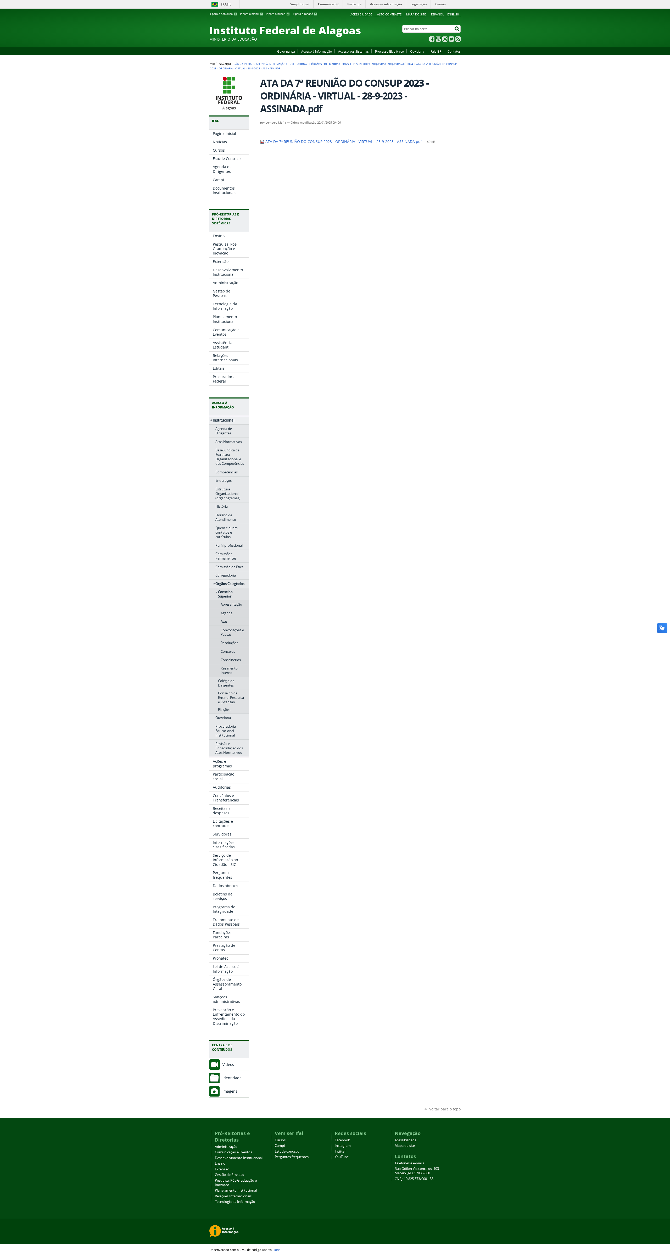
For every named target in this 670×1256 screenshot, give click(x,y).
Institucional (298, 64)
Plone (276, 1250)
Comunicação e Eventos (233, 1152)
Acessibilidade (361, 14)
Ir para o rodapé (304, 13)
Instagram (445, 39)
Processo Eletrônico (389, 51)
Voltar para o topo (445, 1108)
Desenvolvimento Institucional (239, 1158)
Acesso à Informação (316, 51)
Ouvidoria (417, 51)
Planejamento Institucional (236, 1190)
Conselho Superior (355, 64)
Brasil (225, 4)
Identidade (232, 1077)
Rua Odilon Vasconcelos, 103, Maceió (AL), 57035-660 (417, 1170)
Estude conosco (287, 1151)
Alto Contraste (389, 14)
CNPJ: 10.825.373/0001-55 (414, 1179)
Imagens (229, 1091)
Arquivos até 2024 (400, 64)
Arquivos (378, 64)
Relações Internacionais (233, 1196)
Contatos (454, 51)
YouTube (438, 39)
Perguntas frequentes (292, 1157)
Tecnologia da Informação (235, 1201)
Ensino (220, 1163)
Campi (280, 1145)
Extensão (222, 1169)
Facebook (431, 39)
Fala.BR (436, 51)
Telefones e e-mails (409, 1163)
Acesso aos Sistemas (353, 51)
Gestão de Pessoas (229, 1174)
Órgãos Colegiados (324, 64)
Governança (286, 51)
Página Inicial (243, 64)
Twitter (451, 39)
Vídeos (228, 1064)
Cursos (280, 1140)
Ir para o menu (251, 13)
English (453, 14)
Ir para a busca (277, 13)
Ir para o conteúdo (222, 13)
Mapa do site (416, 14)
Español (437, 14)
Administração (226, 1146)
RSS (458, 39)
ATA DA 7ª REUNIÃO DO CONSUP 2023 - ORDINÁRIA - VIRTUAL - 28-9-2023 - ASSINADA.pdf (343, 141)
